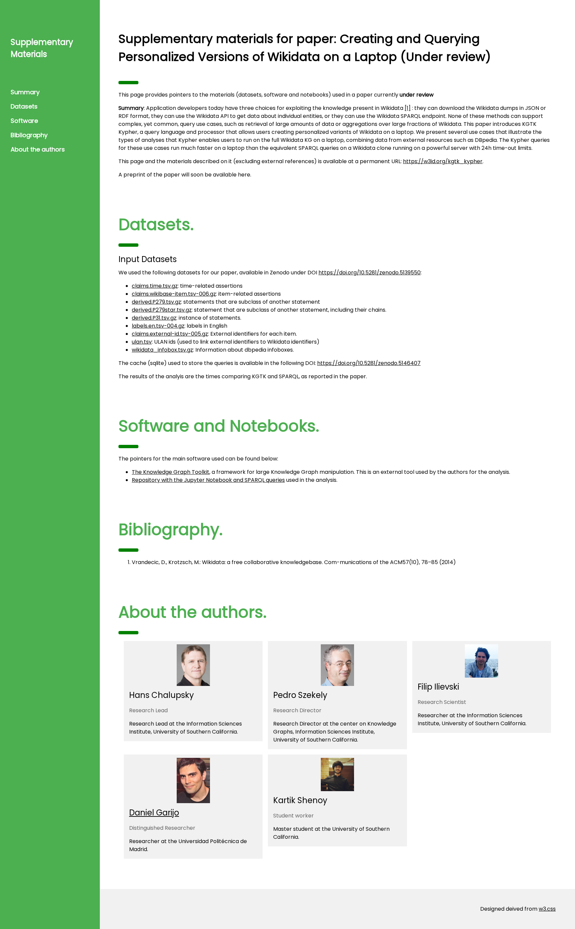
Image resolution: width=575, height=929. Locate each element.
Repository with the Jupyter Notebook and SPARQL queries (208, 480)
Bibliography (29, 135)
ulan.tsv (142, 342)
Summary (25, 92)
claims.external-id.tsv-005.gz (170, 334)
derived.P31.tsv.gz (154, 318)
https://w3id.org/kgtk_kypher (442, 161)
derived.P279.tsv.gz (156, 302)
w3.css (547, 909)
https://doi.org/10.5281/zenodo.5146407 (369, 363)
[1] (408, 108)
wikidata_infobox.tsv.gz (162, 350)
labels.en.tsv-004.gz (158, 326)
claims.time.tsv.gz (155, 286)
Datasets (24, 106)
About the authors (38, 149)
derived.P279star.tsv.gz (162, 310)
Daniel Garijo (154, 812)
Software (24, 121)
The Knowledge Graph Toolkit (170, 472)
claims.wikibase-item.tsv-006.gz (174, 294)
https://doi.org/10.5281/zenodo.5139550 (369, 272)
